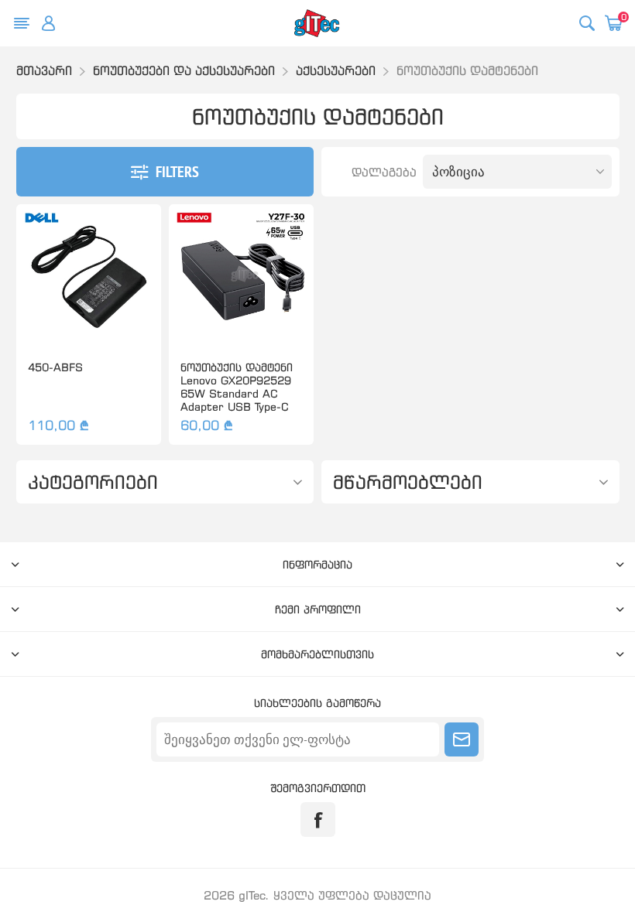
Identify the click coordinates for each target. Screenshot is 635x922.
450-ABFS (55, 367)
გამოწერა (461, 739)
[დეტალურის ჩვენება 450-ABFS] (88, 276)
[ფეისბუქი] (317, 819)
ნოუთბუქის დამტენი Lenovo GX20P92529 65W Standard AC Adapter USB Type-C (236, 386)
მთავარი (44, 70)
